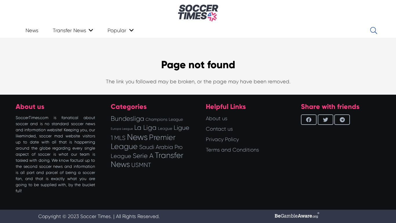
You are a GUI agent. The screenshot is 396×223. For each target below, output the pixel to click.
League (165, 128)
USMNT (141, 164)
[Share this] (309, 119)
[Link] (198, 13)
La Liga (145, 127)
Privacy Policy (222, 139)
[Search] (373, 30)
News (137, 137)
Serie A (143, 155)
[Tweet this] (325, 119)
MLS (120, 137)
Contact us (219, 129)
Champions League (164, 119)
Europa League (122, 129)
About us (216, 118)
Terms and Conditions (232, 150)
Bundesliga (127, 118)
